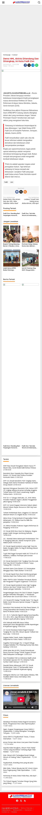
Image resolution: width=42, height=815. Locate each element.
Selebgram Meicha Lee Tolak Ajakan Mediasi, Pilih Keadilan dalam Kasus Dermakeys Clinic (20, 676)
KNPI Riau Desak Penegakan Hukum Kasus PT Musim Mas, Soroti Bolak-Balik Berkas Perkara (19, 467)
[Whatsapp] (36, 65)
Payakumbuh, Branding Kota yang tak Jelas (18, 763)
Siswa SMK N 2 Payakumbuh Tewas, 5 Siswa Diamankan (18, 738)
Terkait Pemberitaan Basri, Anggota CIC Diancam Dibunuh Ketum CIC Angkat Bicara (20, 514)
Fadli (6, 182)
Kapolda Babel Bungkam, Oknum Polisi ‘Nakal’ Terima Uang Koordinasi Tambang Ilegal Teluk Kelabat (19, 750)
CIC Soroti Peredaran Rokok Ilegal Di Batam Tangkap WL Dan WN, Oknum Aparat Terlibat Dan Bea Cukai (20, 632)
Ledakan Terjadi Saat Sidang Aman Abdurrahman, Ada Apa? (30, 200)
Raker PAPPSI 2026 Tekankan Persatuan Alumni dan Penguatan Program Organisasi (20, 580)
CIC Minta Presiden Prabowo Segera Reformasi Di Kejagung (20, 527)
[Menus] (3, 2)
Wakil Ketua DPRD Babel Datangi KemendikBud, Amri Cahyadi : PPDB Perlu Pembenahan (10, 269)
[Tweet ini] (29, 65)
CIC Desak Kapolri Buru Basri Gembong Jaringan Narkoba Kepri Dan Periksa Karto (20, 575)
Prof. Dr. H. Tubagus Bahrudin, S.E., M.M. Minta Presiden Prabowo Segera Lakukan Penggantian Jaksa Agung (20, 500)
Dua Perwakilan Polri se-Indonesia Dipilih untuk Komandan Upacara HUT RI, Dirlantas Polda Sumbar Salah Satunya (19, 660)
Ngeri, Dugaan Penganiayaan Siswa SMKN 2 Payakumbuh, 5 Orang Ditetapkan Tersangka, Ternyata (19, 731)
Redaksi (14, 812)
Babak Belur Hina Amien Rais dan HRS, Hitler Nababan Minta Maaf (11, 200)
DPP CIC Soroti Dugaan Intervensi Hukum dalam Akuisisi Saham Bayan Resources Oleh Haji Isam (20, 506)
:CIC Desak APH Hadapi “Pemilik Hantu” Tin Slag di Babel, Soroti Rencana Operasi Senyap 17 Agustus (20, 601)
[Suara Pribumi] (21, 2)
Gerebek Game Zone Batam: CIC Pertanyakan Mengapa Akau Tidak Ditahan (19, 569)
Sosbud (5, 66)
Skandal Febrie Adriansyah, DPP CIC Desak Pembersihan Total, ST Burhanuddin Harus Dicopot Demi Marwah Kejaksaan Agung (18, 667)
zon (11, 182)
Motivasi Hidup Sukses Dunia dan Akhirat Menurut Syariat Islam (30, 245)
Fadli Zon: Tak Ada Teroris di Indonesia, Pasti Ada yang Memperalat (29, 214)
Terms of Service (26, 808)
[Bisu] (32, 707)
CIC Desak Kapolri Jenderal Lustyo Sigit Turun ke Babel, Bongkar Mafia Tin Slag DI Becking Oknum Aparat (20, 548)
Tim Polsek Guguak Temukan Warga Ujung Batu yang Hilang (20, 782)
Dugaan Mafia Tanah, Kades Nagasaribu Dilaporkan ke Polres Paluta (17, 638)
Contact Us (5, 812)
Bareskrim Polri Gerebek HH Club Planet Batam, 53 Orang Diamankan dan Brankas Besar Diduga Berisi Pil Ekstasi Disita (21, 609)
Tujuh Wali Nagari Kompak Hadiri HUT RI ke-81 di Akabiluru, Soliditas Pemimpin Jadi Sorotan (20, 555)
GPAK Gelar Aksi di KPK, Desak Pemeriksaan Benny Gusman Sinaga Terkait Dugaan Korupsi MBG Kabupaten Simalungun (19, 652)
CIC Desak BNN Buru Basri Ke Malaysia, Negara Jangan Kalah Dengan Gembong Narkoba (20, 532)
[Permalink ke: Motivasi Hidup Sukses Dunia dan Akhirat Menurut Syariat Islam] (30, 234)
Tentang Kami (17, 810)
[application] (21, 700)
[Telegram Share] (32, 65)
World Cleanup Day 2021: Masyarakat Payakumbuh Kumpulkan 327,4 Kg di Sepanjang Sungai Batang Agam (30, 269)
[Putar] (6, 707)
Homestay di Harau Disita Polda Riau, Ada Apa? (19, 776)
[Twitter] (21, 192)
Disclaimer (28, 810)
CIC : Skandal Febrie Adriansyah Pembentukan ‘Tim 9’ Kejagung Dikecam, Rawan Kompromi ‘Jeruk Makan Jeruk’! (20, 541)
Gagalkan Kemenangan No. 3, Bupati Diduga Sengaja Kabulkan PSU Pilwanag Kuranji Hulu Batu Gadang (20, 645)
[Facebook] (17, 192)
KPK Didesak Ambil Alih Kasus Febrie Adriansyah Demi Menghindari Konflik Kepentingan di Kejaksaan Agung (20, 624)
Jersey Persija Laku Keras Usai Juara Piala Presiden (20, 742)
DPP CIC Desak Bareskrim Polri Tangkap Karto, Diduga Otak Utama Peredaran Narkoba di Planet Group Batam (20, 483)
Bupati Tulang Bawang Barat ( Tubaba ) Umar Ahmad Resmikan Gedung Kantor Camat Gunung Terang (11, 245)
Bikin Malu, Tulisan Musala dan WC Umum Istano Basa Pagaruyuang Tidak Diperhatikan (20, 769)
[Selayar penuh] (36, 707)
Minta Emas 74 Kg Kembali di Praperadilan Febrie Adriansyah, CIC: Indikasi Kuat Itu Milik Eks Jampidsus (20, 520)
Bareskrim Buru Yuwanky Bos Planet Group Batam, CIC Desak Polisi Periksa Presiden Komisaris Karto (18, 475)
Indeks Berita (6, 810)
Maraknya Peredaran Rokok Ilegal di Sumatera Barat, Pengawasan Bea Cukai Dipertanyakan (19, 723)
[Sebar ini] (25, 65)
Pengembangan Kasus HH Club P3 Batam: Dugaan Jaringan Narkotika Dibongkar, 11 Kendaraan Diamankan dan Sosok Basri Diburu (21, 594)
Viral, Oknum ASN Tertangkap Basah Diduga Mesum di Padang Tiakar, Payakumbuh (18, 756)
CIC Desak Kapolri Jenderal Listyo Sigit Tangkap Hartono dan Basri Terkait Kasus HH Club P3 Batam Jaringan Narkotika (19, 587)
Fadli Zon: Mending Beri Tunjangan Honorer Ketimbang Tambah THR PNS (11, 214)
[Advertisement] (21, 29)
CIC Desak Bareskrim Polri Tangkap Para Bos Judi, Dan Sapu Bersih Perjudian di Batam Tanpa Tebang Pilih (20, 563)
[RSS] (25, 192)
